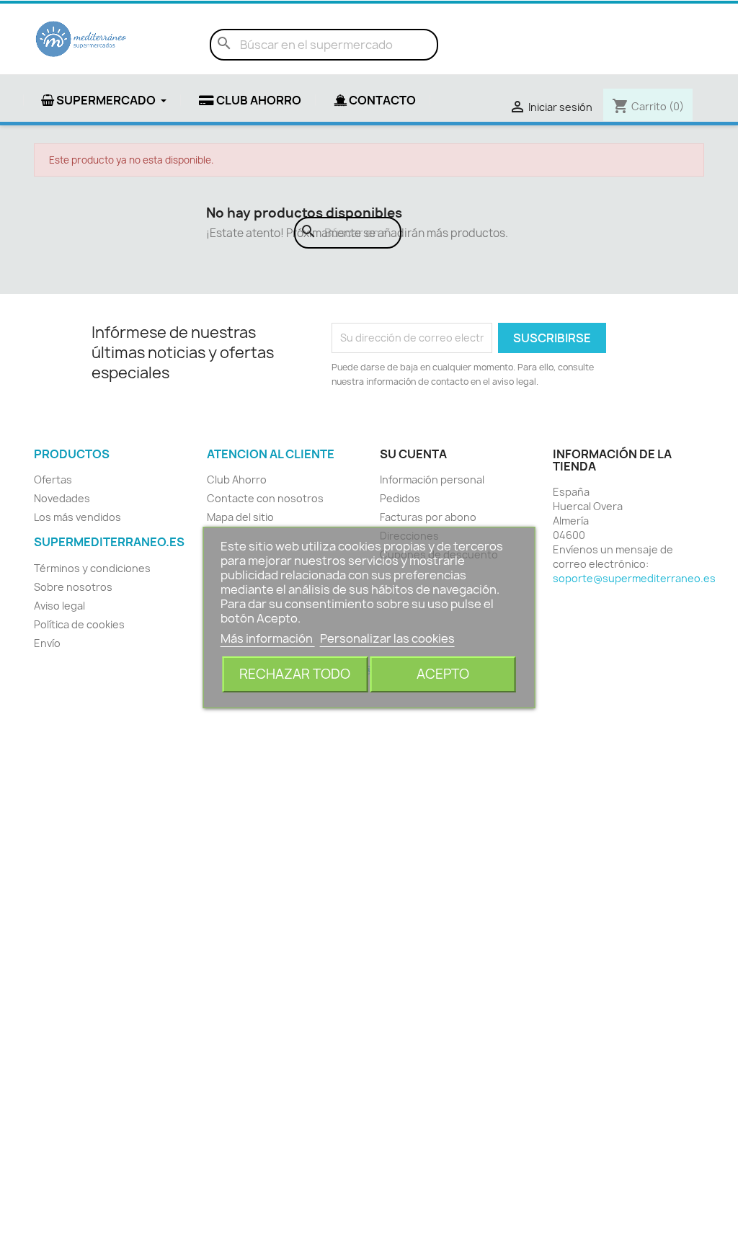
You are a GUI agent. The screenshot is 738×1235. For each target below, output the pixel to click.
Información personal (432, 479)
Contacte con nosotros (265, 498)
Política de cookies (79, 624)
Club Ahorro (237, 479)
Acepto (443, 674)
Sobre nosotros (73, 587)
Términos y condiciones (92, 568)
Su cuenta (413, 454)
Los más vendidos (77, 517)
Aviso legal (59, 605)
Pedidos (400, 498)
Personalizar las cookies (387, 638)
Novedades (62, 498)
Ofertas (53, 479)
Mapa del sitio (240, 517)
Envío (47, 643)
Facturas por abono (428, 517)
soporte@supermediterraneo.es (634, 578)
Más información (268, 638)
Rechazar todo (294, 674)
